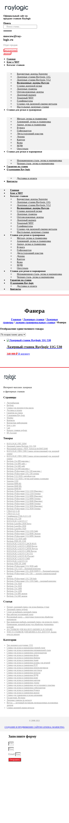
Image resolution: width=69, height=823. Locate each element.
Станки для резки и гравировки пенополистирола (27, 668)
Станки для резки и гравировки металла (23, 673)
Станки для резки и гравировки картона (23, 680)
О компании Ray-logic (18, 169)
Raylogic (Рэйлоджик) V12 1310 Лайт (22, 531)
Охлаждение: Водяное (16, 698)
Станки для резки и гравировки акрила (23, 693)
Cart (8, 428)
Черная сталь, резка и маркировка (35, 163)
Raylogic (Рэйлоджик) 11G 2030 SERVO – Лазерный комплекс (33, 571)
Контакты (12, 181)
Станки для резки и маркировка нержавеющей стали (29, 650)
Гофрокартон (24, 130)
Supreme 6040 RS (14, 488)
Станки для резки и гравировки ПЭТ (22, 665)
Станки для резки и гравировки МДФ (22, 675)
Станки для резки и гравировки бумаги (23, 690)
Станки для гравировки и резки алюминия (24, 695)
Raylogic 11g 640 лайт (16, 466)
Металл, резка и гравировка (32, 118)
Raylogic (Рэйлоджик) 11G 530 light (22, 578)
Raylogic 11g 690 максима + (18, 461)
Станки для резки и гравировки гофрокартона (26, 688)
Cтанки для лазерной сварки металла (37, 229)
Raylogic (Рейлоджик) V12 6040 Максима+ (25, 501)
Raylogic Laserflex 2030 (16, 526)
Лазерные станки (33, 319)
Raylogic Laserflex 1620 (16, 528)
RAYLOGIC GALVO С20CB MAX (22, 543)
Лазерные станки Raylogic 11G (34, 76)
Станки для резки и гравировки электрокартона (27, 653)
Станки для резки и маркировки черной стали (26, 648)
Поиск (7, 23)
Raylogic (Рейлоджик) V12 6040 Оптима (24, 503)
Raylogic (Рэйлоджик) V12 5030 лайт (22, 566)
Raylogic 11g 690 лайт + (17, 463)
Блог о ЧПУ (16, 193)
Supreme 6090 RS (14, 483)
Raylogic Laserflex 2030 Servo (19, 523)
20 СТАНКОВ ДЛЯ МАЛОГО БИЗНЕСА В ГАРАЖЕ (29, 629)
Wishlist (10, 418)
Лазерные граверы (27, 88)
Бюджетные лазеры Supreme (32, 73)
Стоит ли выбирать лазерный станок (22, 612)
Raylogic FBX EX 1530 (16, 541)
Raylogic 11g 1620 (14, 583)
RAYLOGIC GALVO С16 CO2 (20, 553)
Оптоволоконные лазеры (30, 91)
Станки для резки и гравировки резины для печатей (28, 663)
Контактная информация (17, 423)
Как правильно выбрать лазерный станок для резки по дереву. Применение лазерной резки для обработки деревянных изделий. (33, 624)
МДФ (20, 265)
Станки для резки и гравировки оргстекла (24, 670)
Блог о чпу (11, 425)
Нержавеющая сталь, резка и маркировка (39, 160)
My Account (12, 433)
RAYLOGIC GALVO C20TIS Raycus (22, 548)
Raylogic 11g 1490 (14, 588)
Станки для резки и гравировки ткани (22, 660)
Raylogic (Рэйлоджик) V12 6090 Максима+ (25, 496)
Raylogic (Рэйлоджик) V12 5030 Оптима (24, 508)
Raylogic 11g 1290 (14, 591)
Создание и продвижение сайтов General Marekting (34, 727)
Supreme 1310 (12, 481)
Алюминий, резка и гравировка (34, 121)
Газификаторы (25, 100)
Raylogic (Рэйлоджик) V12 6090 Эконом (24, 536)
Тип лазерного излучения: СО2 (20, 645)
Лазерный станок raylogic (17, 609)
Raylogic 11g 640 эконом (17, 596)
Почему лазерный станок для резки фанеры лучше (28, 607)
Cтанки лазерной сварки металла (20, 708)
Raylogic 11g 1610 (14, 586)
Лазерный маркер (26, 94)
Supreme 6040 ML (14, 486)
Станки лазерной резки (29, 85)
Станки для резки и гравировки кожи (22, 678)
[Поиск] (7, 30)
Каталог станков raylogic (17, 430)
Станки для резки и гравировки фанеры (23, 658)
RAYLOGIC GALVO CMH (18, 558)
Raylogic (10, 405)
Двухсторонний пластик (30, 133)
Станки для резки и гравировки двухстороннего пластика (31, 685)
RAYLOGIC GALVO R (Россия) (20, 556)
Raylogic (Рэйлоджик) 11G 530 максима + (24, 471)
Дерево (21, 136)
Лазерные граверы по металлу (19, 700)
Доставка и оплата (27, 178)
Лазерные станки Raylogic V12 (34, 79)
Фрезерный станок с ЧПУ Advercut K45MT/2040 (27, 448)
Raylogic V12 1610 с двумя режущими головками (28, 478)
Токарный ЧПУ (25, 97)
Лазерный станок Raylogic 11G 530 (21, 446)
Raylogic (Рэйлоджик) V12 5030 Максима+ (25, 506)
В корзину (24, 353)
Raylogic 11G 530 (14, 518)
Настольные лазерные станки (33, 232)
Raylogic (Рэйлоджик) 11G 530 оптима (23, 473)
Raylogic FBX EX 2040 (16, 563)
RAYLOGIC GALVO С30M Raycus (22, 551)
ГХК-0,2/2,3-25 (13, 513)
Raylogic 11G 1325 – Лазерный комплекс (24, 568)
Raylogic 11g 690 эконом (17, 593)
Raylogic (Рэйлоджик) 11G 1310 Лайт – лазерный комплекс (31, 581)
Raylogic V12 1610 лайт (16, 538)
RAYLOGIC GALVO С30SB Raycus (22, 546)
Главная (14, 190)
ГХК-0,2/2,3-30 (13, 511)
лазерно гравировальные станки (35, 322)
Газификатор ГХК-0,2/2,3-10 (19, 516)
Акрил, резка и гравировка (31, 124)
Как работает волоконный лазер (20, 614)
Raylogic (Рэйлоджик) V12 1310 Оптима (24, 493)
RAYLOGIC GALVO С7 (17, 521)
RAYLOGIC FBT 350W (17, 443)
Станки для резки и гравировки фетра (23, 655)
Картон (21, 139)
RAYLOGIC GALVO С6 (17, 561)
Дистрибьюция (13, 403)
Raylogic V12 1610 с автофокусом (21, 476)
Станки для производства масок (20, 408)
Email (11, 754)
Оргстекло (22, 268)
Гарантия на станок (20, 280)
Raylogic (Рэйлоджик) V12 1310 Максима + (25, 491)
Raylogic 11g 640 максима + (18, 468)
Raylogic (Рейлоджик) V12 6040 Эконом (24, 533)
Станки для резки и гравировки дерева (23, 683)
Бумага (21, 127)
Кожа (20, 142)
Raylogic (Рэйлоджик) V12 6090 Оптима (24, 498)
